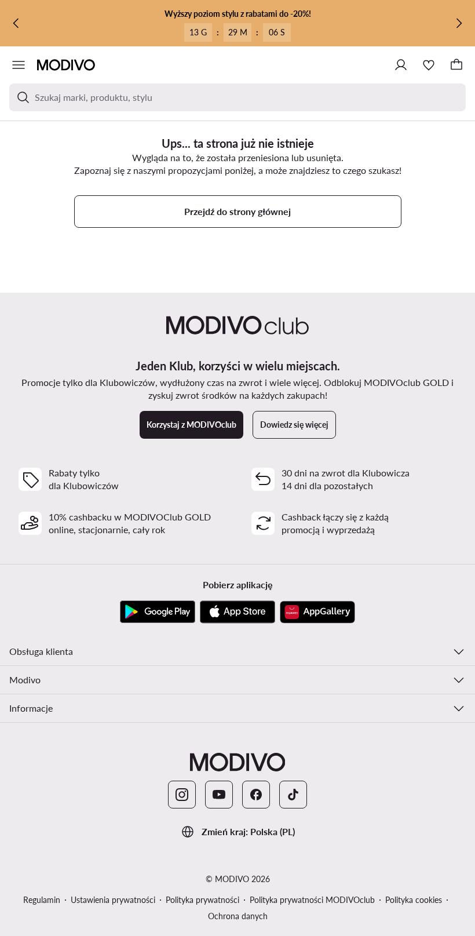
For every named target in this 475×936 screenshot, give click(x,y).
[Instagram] (182, 794)
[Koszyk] (456, 65)
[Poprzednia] (16, 23)
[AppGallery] (317, 612)
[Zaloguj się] (401, 65)
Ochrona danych (238, 916)
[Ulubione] (429, 65)
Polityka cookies (413, 900)
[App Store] (237, 612)
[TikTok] (293, 794)
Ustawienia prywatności (113, 900)
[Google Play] (157, 612)
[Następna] (459, 23)
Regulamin (41, 900)
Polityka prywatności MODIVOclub (312, 900)
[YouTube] (219, 794)
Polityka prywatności (202, 900)
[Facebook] (256, 794)
